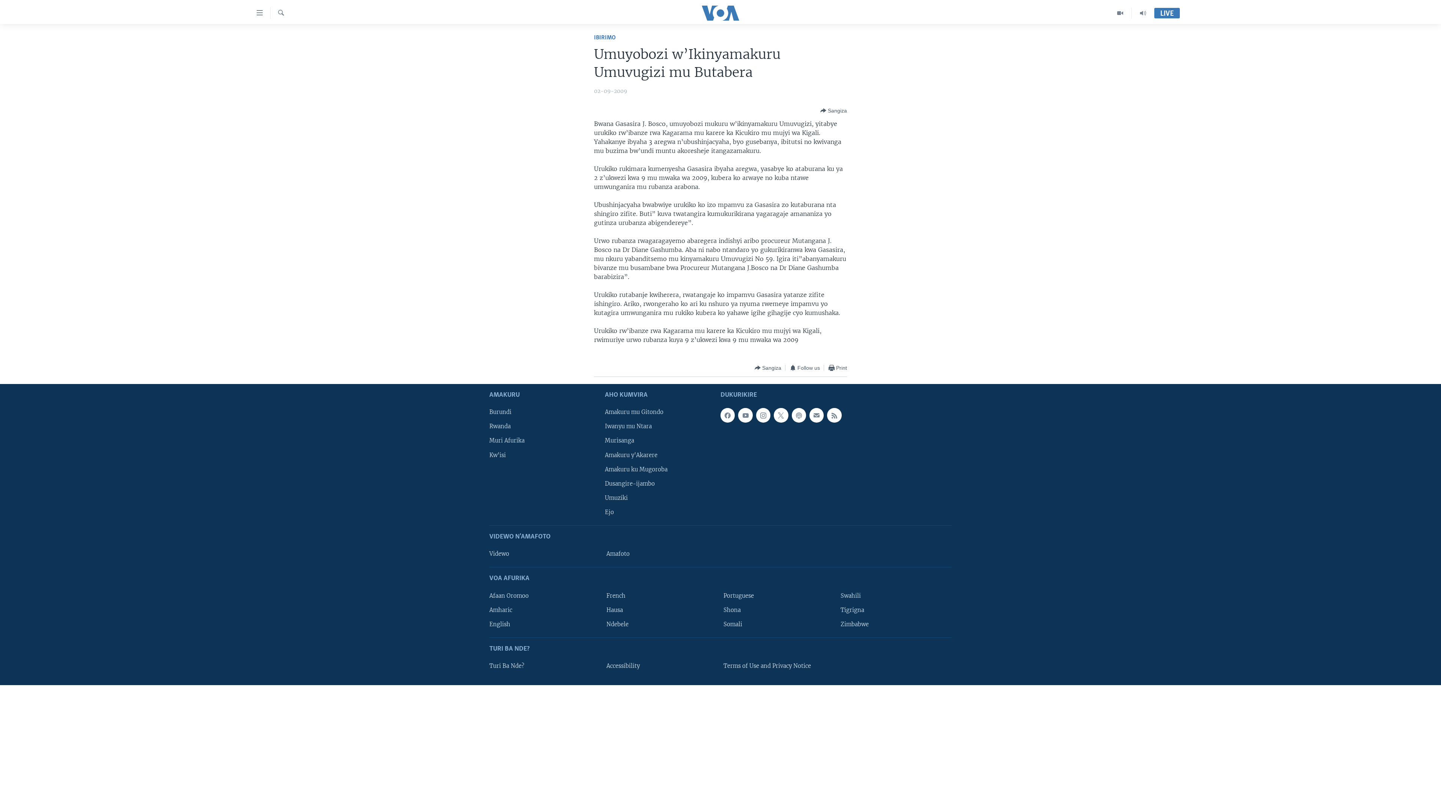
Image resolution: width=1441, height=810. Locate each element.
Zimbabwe (855, 624)
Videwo (499, 553)
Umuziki (616, 498)
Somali (733, 624)
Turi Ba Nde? (506, 666)
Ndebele (617, 624)
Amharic (500, 610)
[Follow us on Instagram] (763, 415)
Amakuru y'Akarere (631, 455)
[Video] (1120, 13)
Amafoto (618, 553)
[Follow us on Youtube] (745, 415)
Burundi (500, 412)
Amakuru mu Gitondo (634, 412)
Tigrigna (852, 610)
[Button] (833, 110)
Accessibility (623, 666)
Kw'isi (497, 455)
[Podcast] (799, 415)
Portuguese (739, 595)
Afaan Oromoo (509, 595)
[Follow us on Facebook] (727, 415)
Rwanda (500, 426)
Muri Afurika (507, 441)
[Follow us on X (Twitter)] (781, 415)
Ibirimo (605, 37)
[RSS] (834, 415)
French (616, 595)
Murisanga (619, 441)
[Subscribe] (816, 415)
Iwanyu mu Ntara (628, 426)
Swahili (851, 595)
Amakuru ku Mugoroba (636, 469)
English (499, 624)
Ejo (609, 512)
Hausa (614, 610)
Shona (732, 610)
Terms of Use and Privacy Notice (767, 666)
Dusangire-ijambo (630, 483)
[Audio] (1143, 13)
